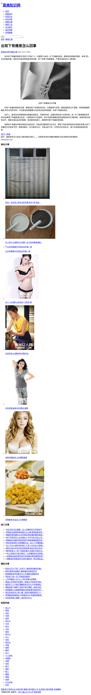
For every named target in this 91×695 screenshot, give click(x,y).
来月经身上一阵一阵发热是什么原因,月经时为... (25, 551)
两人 (7, 672)
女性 (7, 640)
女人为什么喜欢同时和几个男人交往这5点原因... (25, 546)
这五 (7, 613)
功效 (7, 616)
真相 (7, 677)
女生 (7, 685)
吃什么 (8, 634)
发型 (7, 632)
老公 (7, 626)
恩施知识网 (5, 52)
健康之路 (8, 22)
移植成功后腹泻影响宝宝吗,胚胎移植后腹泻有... (25, 540)
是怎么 (8, 642)
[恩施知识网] (10, 5)
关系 (7, 664)
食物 (7, 648)
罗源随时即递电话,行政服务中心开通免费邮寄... (24, 595)
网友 (7, 669)
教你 (7, 650)
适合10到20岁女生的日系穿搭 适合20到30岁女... (25, 548)
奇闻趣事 (8, 33)
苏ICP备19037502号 (25, 692)
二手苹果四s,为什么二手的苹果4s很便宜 (20, 579)
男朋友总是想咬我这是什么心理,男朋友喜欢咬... (25, 532)
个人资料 (8, 656)
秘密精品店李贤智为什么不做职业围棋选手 (22, 574)
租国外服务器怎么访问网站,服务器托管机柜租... (25, 535)
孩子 (7, 666)
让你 (7, 629)
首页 (7, 11)
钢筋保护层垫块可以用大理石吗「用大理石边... (25, 559)
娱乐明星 (8, 30)
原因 (7, 610)
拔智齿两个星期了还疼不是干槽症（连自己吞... (23, 587)
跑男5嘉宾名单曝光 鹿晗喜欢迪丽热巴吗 (21, 571)
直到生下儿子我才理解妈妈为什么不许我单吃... (23, 585)
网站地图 (37, 692)
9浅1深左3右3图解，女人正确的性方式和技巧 (24, 530)
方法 (7, 624)
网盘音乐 (8, 14)
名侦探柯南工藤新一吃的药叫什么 (18, 598)
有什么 (8, 621)
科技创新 (8, 19)
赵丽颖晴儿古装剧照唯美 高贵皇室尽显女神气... (24, 590)
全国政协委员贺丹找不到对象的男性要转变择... (25, 556)
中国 (7, 645)
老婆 (7, 680)
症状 (7, 618)
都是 (7, 674)
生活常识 (8, 27)
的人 (7, 653)
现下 (3, 134)
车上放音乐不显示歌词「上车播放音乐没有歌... (25, 553)
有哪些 (8, 658)
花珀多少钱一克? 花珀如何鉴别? (17, 577)
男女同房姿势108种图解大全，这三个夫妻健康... (25, 543)
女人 (7, 637)
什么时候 (8, 682)
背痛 (8, 134)
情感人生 (8, 25)
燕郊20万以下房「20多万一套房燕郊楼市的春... (23, 569)
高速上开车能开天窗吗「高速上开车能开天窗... (23, 582)
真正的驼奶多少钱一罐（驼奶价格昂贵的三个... (23, 593)
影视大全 (8, 17)
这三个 (8, 608)
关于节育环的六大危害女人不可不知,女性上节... (25, 538)
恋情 (7, 661)
